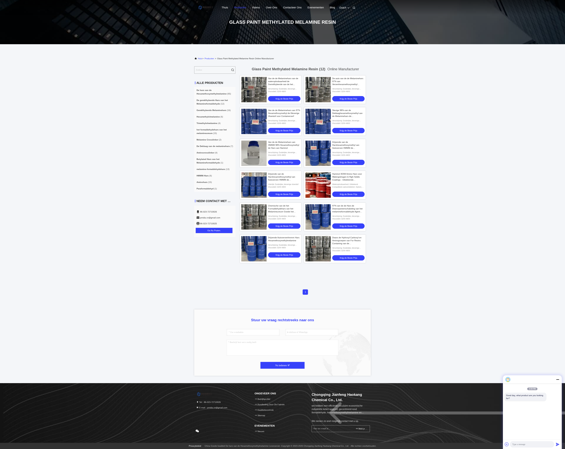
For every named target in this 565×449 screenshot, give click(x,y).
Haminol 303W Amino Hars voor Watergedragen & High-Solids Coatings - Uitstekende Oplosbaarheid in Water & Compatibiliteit (347, 180)
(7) (215, 146)
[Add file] (507, 444)
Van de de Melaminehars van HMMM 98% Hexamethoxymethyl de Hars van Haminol (283, 145)
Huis (200, 58)
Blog (332, 7)
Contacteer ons (292, 7)
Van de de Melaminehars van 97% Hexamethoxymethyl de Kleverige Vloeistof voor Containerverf (284, 113)
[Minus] (557, 379)
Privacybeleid (195, 446)
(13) (213, 169)
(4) (209, 123)
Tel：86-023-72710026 (210, 402)
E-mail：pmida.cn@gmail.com (213, 407)
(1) (210, 161)
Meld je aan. (362, 429)
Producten (240, 7)
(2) (209, 140)
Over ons (271, 7)
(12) (212, 102)
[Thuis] (206, 7)
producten (209, 58)
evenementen (316, 7)
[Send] (557, 444)
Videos (256, 7)
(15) (212, 131)
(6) (210, 117)
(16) (214, 110)
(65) (214, 92)
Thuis (225, 7)
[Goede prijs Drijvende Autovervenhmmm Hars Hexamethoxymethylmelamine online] (254, 248)
